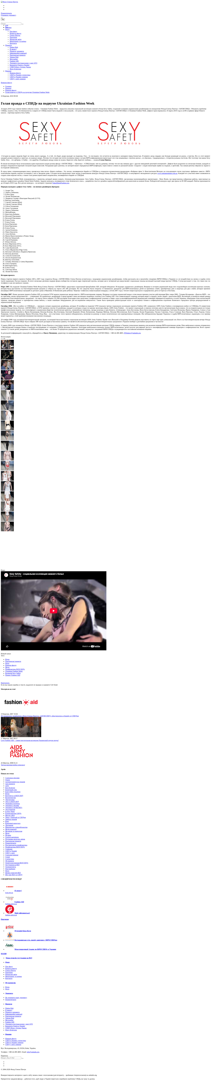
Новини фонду (15, 73)
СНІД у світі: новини (18, 79)
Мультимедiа (10, 983)
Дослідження (10, 809)
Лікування (9, 825)
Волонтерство (10, 798)
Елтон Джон (10, 811)
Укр (3, 19)
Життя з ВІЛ (10, 815)
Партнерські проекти (17, 55)
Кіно (7, 821)
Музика (8, 835)
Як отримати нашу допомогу (16, 998)
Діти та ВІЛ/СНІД (12, 802)
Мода (7, 667)
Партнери (13, 37)
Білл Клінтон (10, 788)
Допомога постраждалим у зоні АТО (23, 63)
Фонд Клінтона (15, 69)
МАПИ (3, 954)
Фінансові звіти (15, 39)
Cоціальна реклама (12, 778)
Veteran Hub (14, 57)
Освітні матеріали (12, 837)
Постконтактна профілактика (16, 845)
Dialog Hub (14, 47)
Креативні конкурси (12, 823)
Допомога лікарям (12, 805)
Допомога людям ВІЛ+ (13, 807)
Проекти (8, 45)
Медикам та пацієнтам (13, 831)
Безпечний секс (11, 790)
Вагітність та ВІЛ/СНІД (14, 796)
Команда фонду (15, 33)
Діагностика (10, 800)
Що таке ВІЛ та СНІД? (13, 875)
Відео (7, 659)
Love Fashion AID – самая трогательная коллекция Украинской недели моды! (30, 740)
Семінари (8, 849)
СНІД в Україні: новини (19, 77)
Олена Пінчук (15, 35)
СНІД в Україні (11, 851)
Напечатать (5, 683)
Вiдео (7, 987)
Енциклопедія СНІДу (13, 813)
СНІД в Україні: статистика (20, 75)
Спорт (7, 857)
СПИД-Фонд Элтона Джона (20, 67)
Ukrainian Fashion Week (14, 671)
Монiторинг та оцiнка (18, 41)
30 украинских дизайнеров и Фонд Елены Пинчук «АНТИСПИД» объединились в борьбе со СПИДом (40, 716)
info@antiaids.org (33, 1052)
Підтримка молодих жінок (15, 839)
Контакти (13, 43)
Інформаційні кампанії (18, 53)
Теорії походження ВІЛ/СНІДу (16, 863)
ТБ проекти (9, 861)
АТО (7, 786)
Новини (8, 71)
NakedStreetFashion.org (60, 183)
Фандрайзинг (10, 869)
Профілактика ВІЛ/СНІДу (15, 669)
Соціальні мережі (11, 855)
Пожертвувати (6, 13)
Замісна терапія (11, 819)
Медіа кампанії (10, 829)
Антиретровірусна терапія (15, 782)
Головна (8, 27)
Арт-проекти (10, 784)
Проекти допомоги (17, 51)
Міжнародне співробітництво (16, 827)
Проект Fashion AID (12, 675)
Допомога (9, 993)
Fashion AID (14, 61)
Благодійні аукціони (12, 792)
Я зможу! (13, 49)
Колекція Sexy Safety (13, 673)
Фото (7, 663)
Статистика (9, 859)
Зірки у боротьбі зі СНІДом (15, 817)
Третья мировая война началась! (13, 765)
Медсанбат (14, 59)
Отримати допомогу (8, 15)
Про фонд (13, 31)
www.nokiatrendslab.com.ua (167, 173)
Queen (7, 780)
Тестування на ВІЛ (12, 865)
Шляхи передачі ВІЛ (13, 873)
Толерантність (10, 867)
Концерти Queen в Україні (19, 65)
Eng (6, 25)
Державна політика (12, 804)
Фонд (7, 29)
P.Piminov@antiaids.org (132, 333)
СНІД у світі (10, 853)
